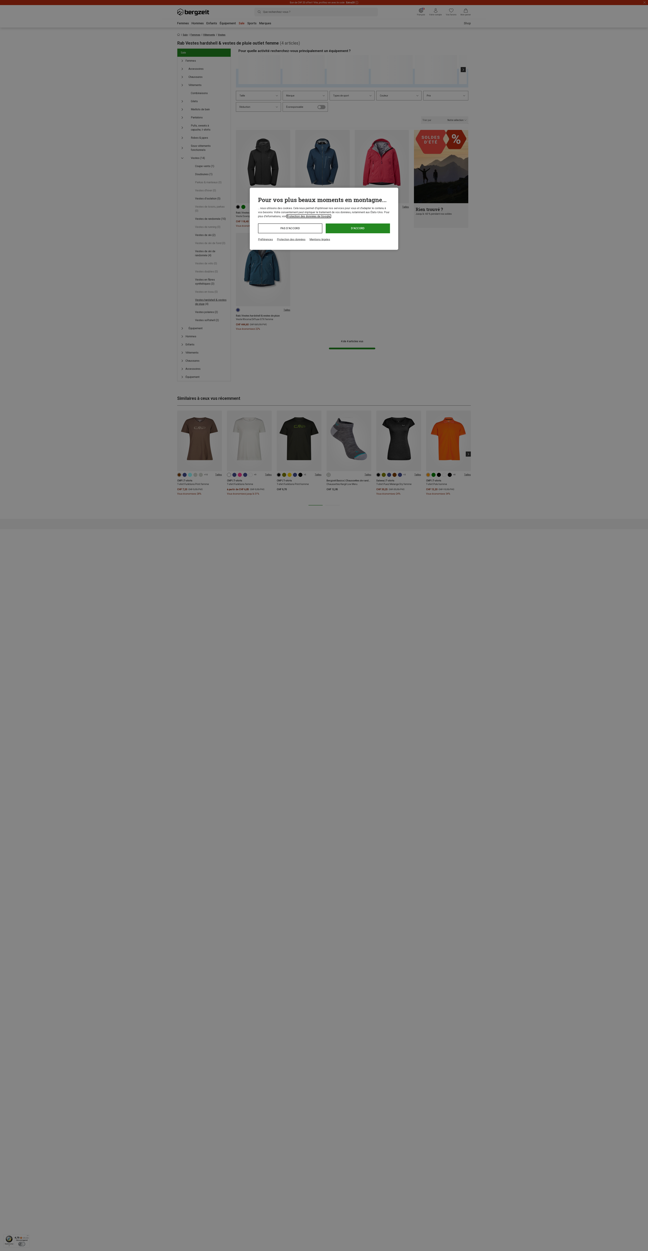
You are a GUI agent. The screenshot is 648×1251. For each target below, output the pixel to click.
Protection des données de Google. (309, 216)
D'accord (358, 228)
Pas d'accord (290, 228)
